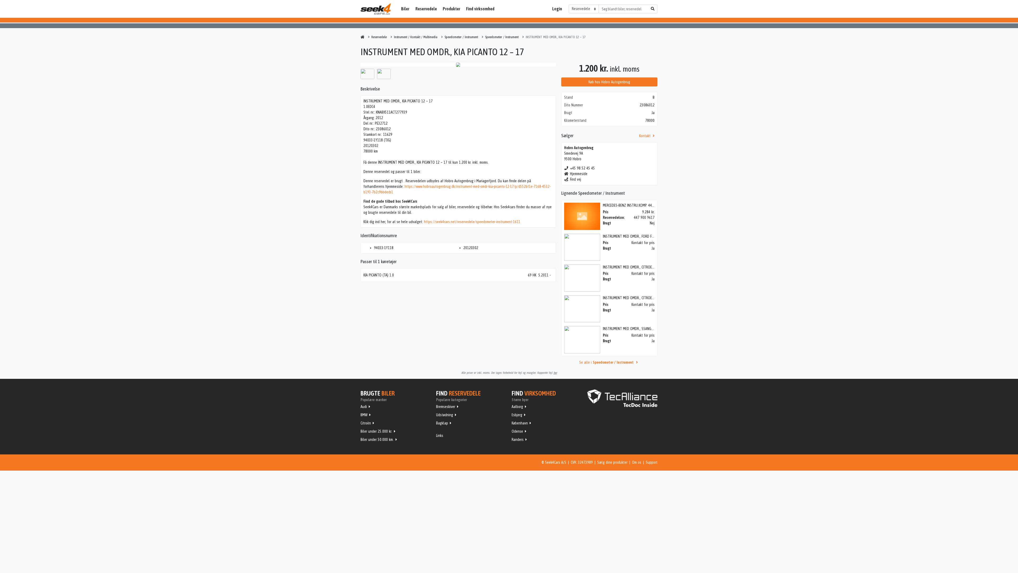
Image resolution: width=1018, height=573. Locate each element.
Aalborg (517, 407)
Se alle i (606, 362)
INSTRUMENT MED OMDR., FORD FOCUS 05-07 (636, 236)
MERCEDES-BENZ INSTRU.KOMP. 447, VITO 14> (636, 205)
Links (439, 435)
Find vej (575, 179)
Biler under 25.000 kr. (376, 431)
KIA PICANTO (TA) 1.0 (378, 275)
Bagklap (442, 423)
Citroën (366, 423)
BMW (364, 415)
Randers (518, 439)
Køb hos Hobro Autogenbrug (609, 82)
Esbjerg (517, 415)
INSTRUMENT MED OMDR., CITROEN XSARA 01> (636, 298)
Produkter (451, 8)
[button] (375, 65)
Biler (405, 8)
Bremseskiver (445, 407)
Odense (517, 431)
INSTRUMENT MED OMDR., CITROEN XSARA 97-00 (638, 267)
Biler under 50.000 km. (377, 439)
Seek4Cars (376, 9)
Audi (364, 407)
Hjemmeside (578, 174)
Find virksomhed (480, 8)
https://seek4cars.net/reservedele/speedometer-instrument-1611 (472, 222)
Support (651, 462)
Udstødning (444, 415)
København (520, 423)
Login (557, 8)
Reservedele (426, 8)
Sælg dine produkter (612, 462)
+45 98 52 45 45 (582, 168)
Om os (636, 462)
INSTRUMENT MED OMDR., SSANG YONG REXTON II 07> (643, 329)
